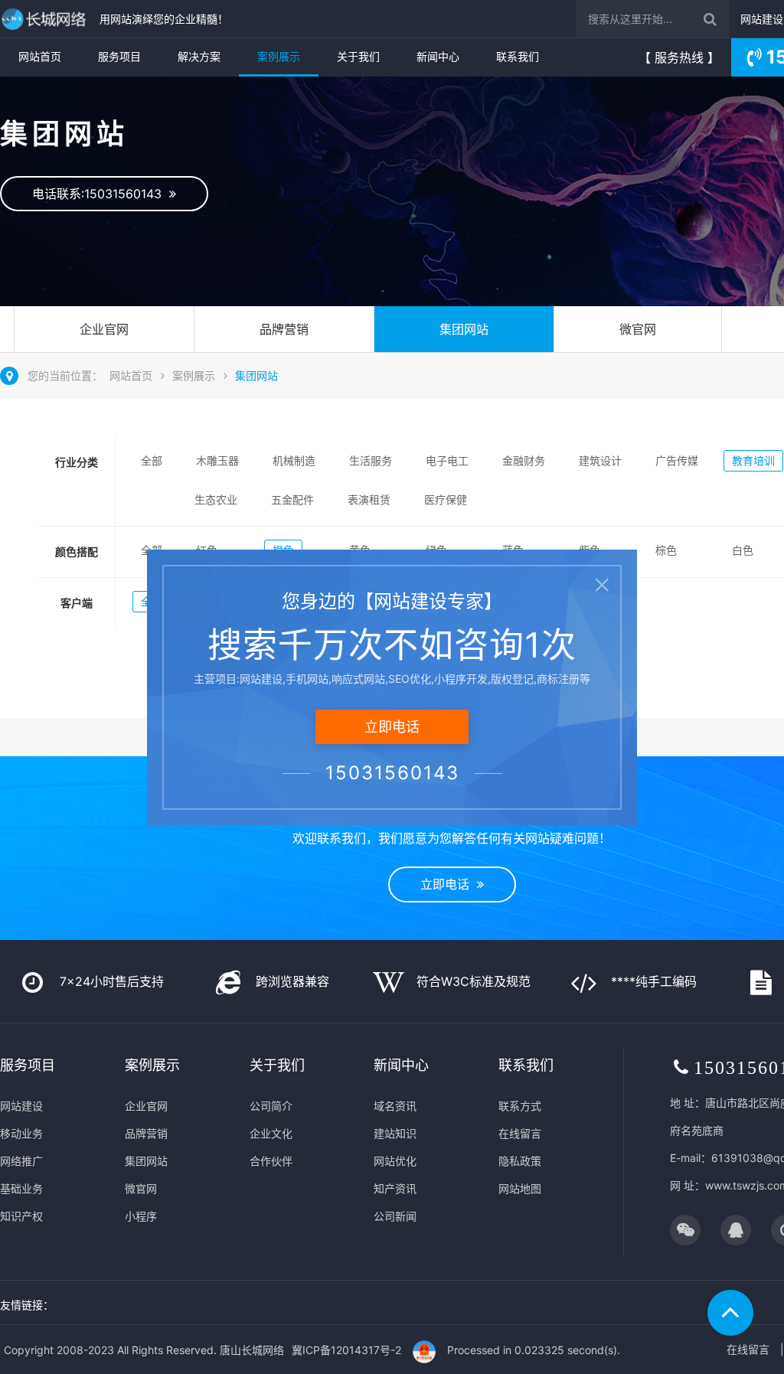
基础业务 (21, 1188)
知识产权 (21, 1215)
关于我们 (358, 56)
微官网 (637, 329)
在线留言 (519, 1133)
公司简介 (271, 1105)
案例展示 (278, 56)
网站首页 (39, 56)
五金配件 (292, 499)
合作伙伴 (271, 1160)
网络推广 (21, 1160)
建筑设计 (600, 460)
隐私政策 (519, 1160)
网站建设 (761, 18)
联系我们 (517, 56)
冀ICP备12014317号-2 (346, 1349)
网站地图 (519, 1188)
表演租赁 (369, 499)
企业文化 (271, 1133)
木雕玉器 (217, 460)
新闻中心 (437, 56)
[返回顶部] (730, 1313)
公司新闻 (395, 1215)
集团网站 (463, 329)
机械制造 (294, 460)
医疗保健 (445, 499)
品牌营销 (284, 329)
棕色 (666, 549)
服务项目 (119, 56)
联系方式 (519, 1105)
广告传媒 (676, 460)
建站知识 (395, 1133)
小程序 (141, 1215)
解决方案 (199, 56)
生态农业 (215, 499)
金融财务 (523, 460)
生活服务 (370, 460)
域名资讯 (395, 1105)
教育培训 (753, 460)
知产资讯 (395, 1188)
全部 (151, 460)
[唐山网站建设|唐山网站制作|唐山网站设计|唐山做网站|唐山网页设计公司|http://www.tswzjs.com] (46, 19)
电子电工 (447, 460)
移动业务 (21, 1133)
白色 (742, 549)
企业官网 (104, 329)
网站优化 (395, 1160)
